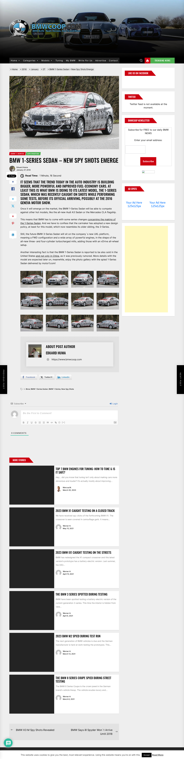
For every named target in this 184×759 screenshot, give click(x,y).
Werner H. (67, 526)
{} (60, 422)
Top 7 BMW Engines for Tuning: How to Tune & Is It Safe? (85, 470)
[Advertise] (134, 197)
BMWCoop (134, 80)
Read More (157, 755)
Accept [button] (146, 755)
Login (115, 403)
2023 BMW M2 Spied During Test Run (78, 636)
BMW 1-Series (55, 389)
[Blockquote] (48, 422)
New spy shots (67, 389)
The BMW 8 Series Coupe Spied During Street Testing (83, 679)
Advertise (100, 60)
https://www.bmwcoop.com (67, 359)
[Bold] (24, 422)
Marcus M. (67, 487)
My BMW (71, 60)
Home (14, 60)
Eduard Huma (22, 167)
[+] (63, 422)
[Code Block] (52, 422)
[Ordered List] (40, 422)
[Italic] (28, 422)
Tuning (59, 60)
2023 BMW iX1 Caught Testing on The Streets (83, 552)
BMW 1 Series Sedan (39, 389)
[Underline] (32, 422)
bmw (28, 389)
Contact (113, 60)
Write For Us (85, 60)
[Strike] (36, 422)
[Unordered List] (44, 422)
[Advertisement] (146, 269)
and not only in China (47, 255)
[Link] (56, 422)
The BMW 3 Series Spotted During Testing (81, 594)
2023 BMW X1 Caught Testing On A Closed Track (85, 510)
